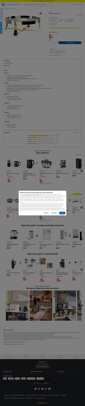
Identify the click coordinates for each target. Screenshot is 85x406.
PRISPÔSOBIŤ (54, 213)
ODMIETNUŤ (46, 213)
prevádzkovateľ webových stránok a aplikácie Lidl (31, 194)
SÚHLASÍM (62, 213)
